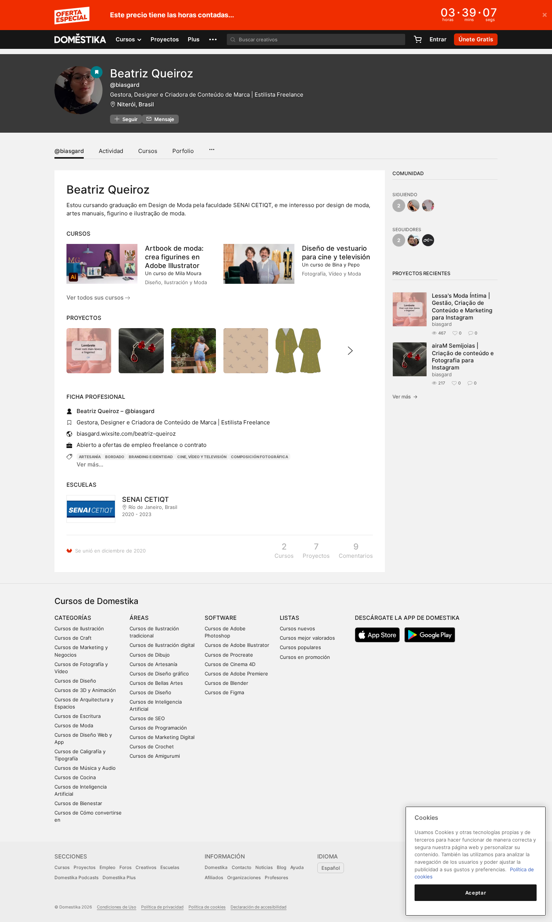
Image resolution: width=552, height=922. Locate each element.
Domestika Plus (119, 877)
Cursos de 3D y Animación (85, 690)
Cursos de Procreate (229, 655)
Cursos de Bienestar (78, 803)
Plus (193, 39)
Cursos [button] (126, 39)
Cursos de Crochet (152, 746)
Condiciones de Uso (116, 907)
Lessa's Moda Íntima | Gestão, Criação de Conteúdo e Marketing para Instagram (462, 306)
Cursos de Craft (73, 638)
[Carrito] (418, 39)
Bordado (114, 456)
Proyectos (165, 39)
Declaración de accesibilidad (259, 907)
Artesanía (90, 456)
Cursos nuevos (297, 628)
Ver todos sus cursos (95, 297)
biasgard (442, 324)
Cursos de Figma (224, 692)
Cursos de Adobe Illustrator (237, 645)
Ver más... (90, 464)
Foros (125, 867)
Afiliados (214, 877)
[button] (212, 39)
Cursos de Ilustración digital (162, 645)
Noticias (264, 867)
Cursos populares (300, 647)
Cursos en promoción (305, 657)
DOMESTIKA (80, 39)
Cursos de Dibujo (150, 655)
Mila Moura (188, 273)
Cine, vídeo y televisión (201, 456)
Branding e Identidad (151, 456)
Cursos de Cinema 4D (230, 664)
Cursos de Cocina (75, 777)
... (211, 147)
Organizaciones (244, 877)
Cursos (147, 150)
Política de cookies (207, 907)
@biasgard (69, 150)
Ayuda (297, 867)
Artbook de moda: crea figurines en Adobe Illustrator (174, 256)
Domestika (216, 867)
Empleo (107, 867)
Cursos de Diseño (75, 681)
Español (330, 868)
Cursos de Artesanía (153, 664)
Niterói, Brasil (135, 104)
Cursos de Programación (158, 728)
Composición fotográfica (259, 456)
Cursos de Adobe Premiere (236, 674)
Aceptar (475, 893)
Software (221, 617)
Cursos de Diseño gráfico (159, 674)
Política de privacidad (162, 907)
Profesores (276, 877)
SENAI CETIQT (145, 499)
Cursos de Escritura (77, 716)
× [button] (544, 14)
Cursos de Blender (226, 683)
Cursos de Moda (73, 725)
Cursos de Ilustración (79, 628)
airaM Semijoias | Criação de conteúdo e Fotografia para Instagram (463, 356)
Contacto (241, 867)
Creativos (146, 867)
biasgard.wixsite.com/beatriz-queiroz (126, 433)
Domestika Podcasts (76, 877)
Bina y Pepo (346, 265)
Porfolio (183, 150)
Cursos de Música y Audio (85, 768)
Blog (281, 867)
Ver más (405, 397)
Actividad (111, 150)
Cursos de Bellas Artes (156, 683)
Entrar (438, 39)
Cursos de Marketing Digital (162, 737)
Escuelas (169, 867)
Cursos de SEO (147, 718)
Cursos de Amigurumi (155, 756)
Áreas (139, 617)
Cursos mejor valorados (307, 638)
